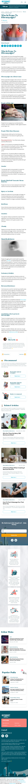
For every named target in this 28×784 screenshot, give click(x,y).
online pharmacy (21, 780)
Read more (17, 376)
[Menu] (25, 2)
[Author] (17, 340)
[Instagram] (12, 540)
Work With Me (6, 723)
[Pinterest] (16, 540)
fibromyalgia (23, 299)
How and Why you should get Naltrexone (14, 777)
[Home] (6, 2)
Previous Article (6, 354)
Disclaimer (17, 723)
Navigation (5, 725)
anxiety (8, 260)
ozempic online (12, 783)
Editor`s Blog (17, 725)
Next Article (21, 354)
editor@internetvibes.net (6, 732)
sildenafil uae (23, 782)
